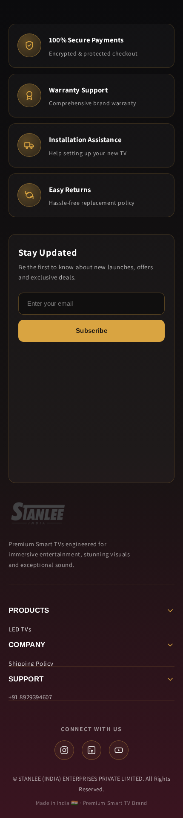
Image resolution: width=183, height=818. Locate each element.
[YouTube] (119, 750)
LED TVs (20, 629)
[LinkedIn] (91, 750)
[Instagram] (64, 750)
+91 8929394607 (30, 697)
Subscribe (91, 330)
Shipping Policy (31, 663)
